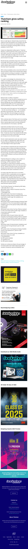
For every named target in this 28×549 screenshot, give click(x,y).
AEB (2, 261)
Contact (22, 537)
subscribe (14, 476)
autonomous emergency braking (11, 261)
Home (4, 537)
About (14, 537)
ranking (22, 261)
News (2, 16)
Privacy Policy (16, 539)
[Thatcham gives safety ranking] (14, 38)
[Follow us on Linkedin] (14, 542)
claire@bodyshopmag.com (14, 513)
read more (14, 493)
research (3, 262)
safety (7, 262)
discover (14, 526)
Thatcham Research (14, 262)
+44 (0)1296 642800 (14, 504)
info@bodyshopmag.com (14, 508)
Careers (18, 537)
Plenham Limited (15, 544)
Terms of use (10, 539)
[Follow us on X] (16, 542)
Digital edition (9, 537)
